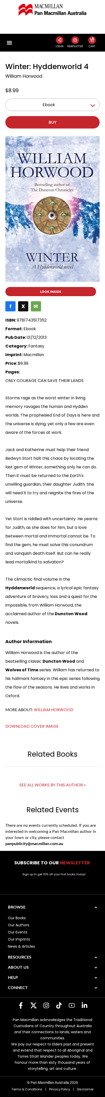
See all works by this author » (52, 785)
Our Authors (18, 925)
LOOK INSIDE (50, 292)
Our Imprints (19, 939)
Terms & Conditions (26, 1089)
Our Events (17, 932)
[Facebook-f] (20, 1005)
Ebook (49, 105)
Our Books (17, 917)
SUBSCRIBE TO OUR (52, 863)
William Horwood (23, 76)
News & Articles (21, 946)
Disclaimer (85, 1089)
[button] (9, 43)
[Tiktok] (58, 1005)
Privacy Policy (59, 1089)
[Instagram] (46, 1005)
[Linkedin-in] (84, 1005)
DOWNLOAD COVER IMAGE (32, 726)
